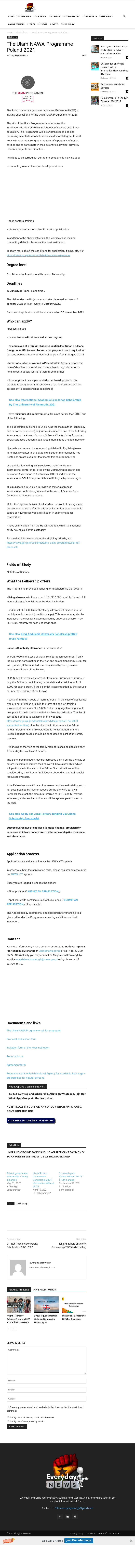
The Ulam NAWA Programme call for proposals (34, 1030)
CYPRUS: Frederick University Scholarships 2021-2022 (22, 1245)
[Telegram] (40, 62)
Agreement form (16, 1064)
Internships (106, 16)
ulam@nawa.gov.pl (49, 950)
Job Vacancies (24, 16)
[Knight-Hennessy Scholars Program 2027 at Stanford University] (19, 1304)
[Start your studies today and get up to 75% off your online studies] (95, 49)
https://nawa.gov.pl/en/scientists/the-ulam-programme (38, 255)
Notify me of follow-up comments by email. (32, 1417)
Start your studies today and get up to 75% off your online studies (114, 50)
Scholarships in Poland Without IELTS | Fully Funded (70, 1176)
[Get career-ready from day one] (95, 87)
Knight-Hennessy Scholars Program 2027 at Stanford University (18, 1319)
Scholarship (22, 1203)
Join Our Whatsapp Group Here (79, 1540)
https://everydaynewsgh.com (42, 1267)
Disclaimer (90, 1533)
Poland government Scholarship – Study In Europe (17, 1176)
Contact (117, 1533)
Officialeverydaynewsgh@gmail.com (74, 1508)
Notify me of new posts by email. (27, 1421)
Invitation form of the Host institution (28, 1047)
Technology (67, 24)
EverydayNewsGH (18, 55)
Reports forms (15, 1056)
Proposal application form (21, 1039)
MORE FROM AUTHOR (44, 1289)
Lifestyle (42, 24)
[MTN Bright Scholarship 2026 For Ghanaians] (74, 1304)
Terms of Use (104, 1533)
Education (54, 16)
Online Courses (16, 24)
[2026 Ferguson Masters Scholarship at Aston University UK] (46, 1304)
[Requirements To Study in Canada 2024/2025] (95, 100)
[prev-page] (9, 1329)
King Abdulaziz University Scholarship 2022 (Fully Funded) (69, 1245)
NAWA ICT (17, 874)
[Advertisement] (46, 196)
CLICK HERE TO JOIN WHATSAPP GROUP (30, 1120)
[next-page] (14, 1329)
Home (11, 16)
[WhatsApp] (25, 62)
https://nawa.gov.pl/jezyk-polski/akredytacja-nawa (36, 721)
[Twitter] (17, 62)
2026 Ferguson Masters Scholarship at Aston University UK (45, 1319)
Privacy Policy (76, 1533)
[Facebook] (10, 62)
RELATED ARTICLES (19, 1289)
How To (54, 24)
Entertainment (71, 16)
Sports (31, 24)
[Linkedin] (32, 62)
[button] (67, 1540)
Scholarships (89, 16)
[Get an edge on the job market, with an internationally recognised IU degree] (95, 66)
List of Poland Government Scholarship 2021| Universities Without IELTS (43, 1180)
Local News (40, 16)
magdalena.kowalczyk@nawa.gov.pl (37, 959)
